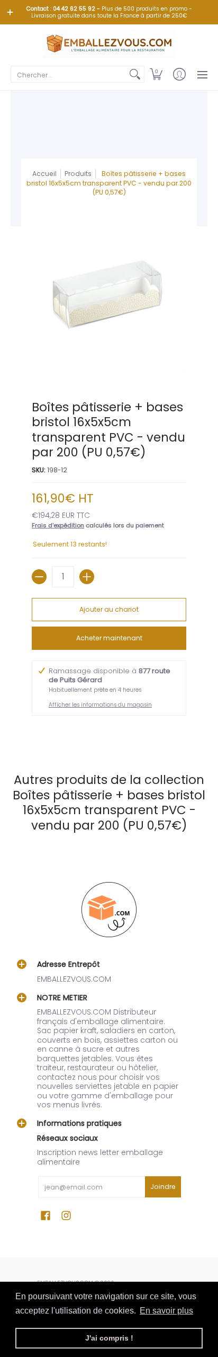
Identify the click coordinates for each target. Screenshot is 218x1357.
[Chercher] (135, 74)
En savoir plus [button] (166, 1310)
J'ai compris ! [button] (109, 1338)
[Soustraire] (39, 576)
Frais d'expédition (58, 525)
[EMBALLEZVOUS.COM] (109, 44)
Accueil (44, 173)
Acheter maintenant (109, 637)
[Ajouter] (86, 576)
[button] (156, 74)
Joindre (163, 1186)
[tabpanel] (109, 733)
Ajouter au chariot (109, 609)
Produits (78, 173)
